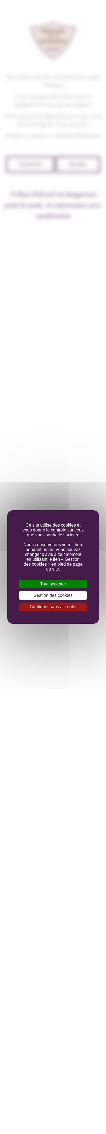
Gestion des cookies (53, 595)
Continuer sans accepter (53, 606)
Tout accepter (53, 584)
